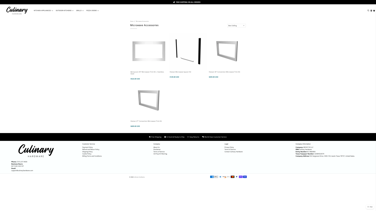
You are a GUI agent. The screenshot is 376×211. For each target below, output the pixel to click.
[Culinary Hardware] (17, 10)
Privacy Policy (229, 147)
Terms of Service (159, 152)
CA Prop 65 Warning (160, 154)
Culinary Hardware (139, 177)
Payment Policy (87, 147)
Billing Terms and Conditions (92, 156)
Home (132, 21)
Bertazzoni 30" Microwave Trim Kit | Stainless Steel (147, 73)
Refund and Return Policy (90, 149)
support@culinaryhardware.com (22, 170)
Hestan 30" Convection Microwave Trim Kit (224, 72)
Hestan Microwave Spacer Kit (180, 72)
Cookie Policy (86, 154)
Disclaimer (157, 149)
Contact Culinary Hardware (234, 152)
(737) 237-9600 (22, 162)
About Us (156, 147)
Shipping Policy (87, 152)
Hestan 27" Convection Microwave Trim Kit (146, 121)
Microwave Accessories (142, 21)
